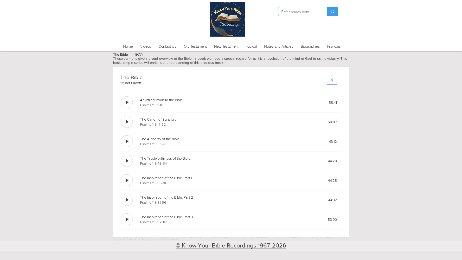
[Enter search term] (332, 11)
